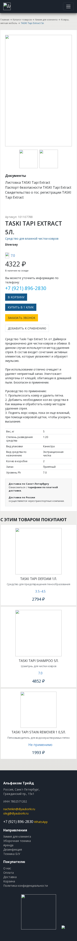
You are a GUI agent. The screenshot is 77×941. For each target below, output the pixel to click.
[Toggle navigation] (68, 6)
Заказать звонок (21, 318)
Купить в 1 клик (21, 307)
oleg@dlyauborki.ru (16, 813)
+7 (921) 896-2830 (25, 288)
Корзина (9, 881)
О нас (7, 868)
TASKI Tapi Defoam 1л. (38, 579)
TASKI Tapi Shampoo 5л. (39, 661)
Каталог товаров (22, 19)
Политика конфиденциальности (25, 886)
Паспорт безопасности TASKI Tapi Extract (38, 187)
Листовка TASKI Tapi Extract (27, 182)
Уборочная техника (17, 841)
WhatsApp (41, 822)
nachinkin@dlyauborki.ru (19, 809)
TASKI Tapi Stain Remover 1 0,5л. (38, 732)
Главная (4, 19)
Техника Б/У (11, 854)
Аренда (8, 845)
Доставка (10, 877)
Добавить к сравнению (27, 328)
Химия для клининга (46, 19)
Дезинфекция (12, 849)
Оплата (8, 873)
